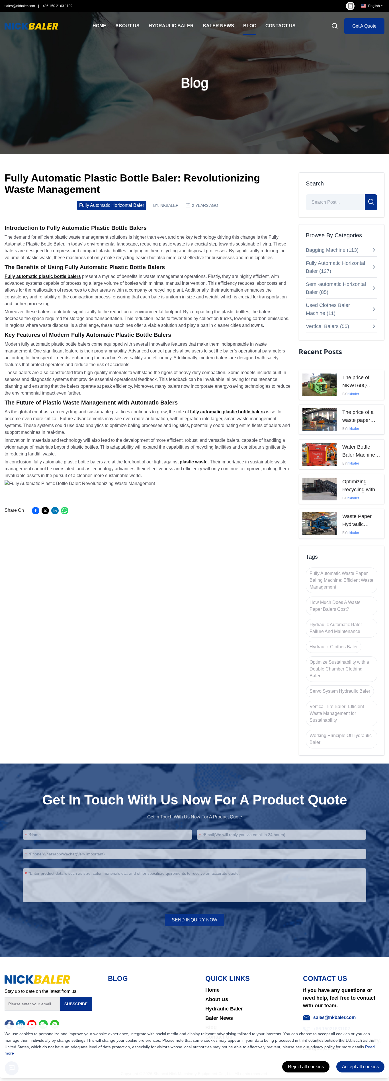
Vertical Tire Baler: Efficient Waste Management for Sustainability (337, 713)
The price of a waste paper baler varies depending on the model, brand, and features (358, 416)
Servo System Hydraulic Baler (340, 691)
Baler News (219, 1018)
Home (212, 990)
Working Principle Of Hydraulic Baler (341, 739)
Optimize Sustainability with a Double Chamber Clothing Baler (339, 669)
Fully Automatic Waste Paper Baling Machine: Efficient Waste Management (341, 580)
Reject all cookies (306, 1066)
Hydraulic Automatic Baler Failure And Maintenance (336, 628)
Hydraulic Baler (224, 1009)
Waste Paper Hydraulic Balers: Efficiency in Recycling (357, 520)
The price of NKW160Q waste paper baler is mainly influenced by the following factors (358, 382)
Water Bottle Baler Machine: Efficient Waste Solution (359, 451)
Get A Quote (364, 26)
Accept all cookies (360, 1066)
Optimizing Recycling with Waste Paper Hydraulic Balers (361, 486)
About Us (216, 999)
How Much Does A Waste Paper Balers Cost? (335, 606)
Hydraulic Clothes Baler (334, 646)
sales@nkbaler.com (20, 6)
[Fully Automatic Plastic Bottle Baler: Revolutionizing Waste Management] (80, 483)
